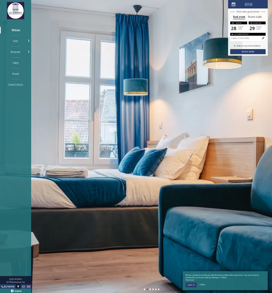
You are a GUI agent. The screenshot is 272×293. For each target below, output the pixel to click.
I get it (191, 285)
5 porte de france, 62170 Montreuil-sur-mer (15, 280)
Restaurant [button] (15, 52)
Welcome (16, 30)
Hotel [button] (15, 41)
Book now (248, 51)
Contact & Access (15, 84)
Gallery (16, 63)
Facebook (17, 291)
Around (15, 74)
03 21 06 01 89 (9, 286)
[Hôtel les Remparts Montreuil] (15, 10)
